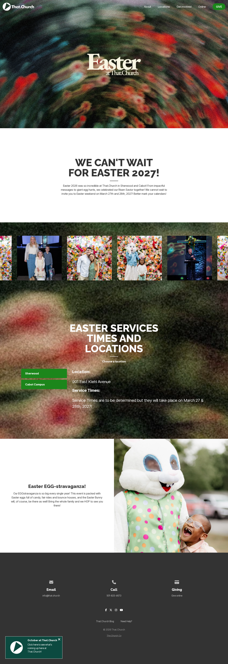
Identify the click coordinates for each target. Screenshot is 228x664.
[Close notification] (59, 639)
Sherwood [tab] (32, 373)
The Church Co (114, 635)
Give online (176, 595)
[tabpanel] (138, 390)
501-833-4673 (114, 595)
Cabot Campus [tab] (35, 384)
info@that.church (51, 595)
